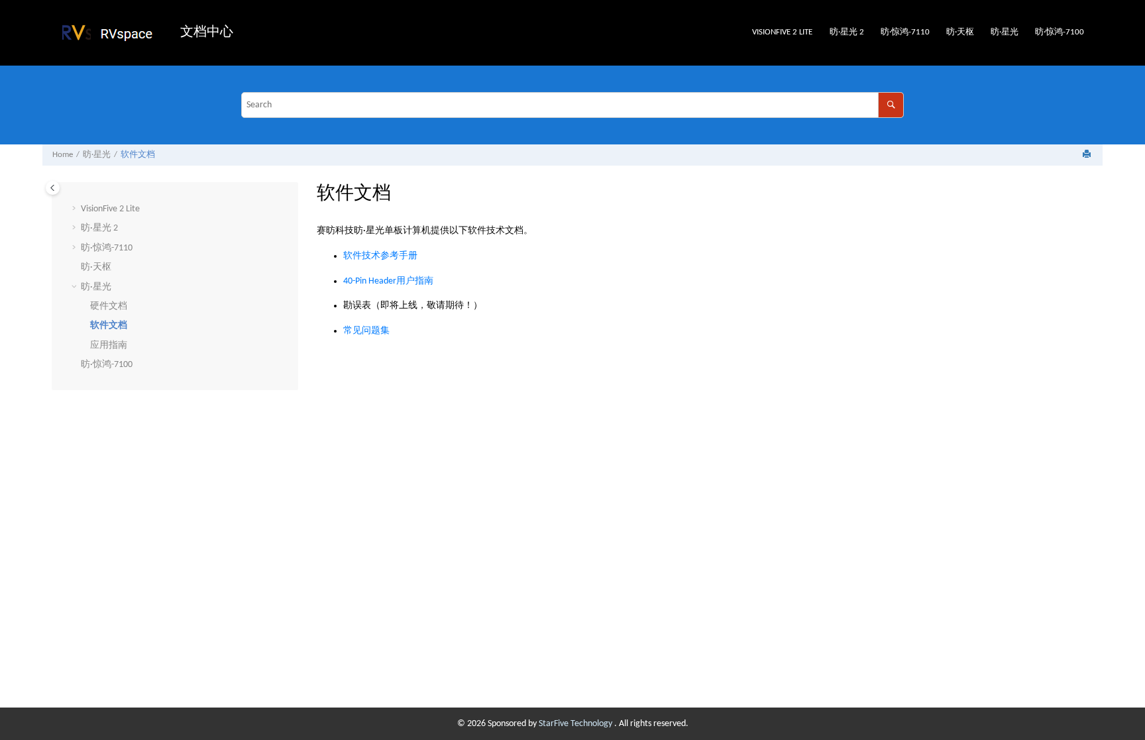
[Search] (891, 105)
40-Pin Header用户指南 (388, 281)
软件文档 (138, 155)
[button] (75, 209)
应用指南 (108, 345)
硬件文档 (108, 306)
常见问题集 (366, 331)
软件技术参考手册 (380, 256)
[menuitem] (782, 32)
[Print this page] (1088, 155)
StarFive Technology (576, 724)
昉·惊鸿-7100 (1059, 32)
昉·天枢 (960, 32)
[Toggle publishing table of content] (53, 188)
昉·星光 (1004, 32)
